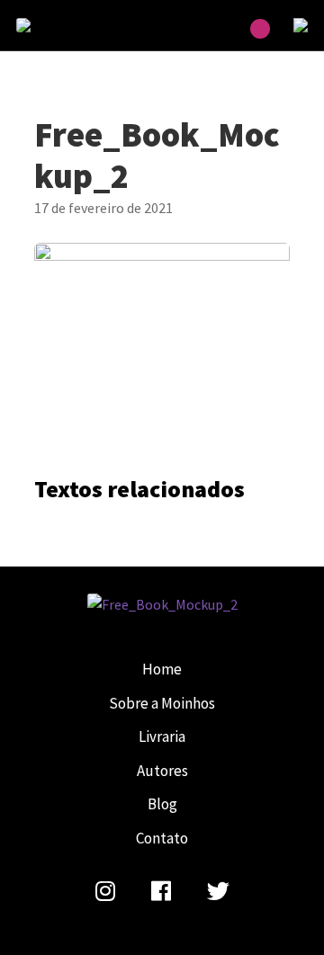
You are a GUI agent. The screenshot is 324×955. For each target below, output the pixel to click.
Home (162, 669)
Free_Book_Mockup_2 (61, 25)
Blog (162, 804)
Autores (162, 771)
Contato (162, 838)
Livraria (162, 736)
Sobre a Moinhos (162, 703)
